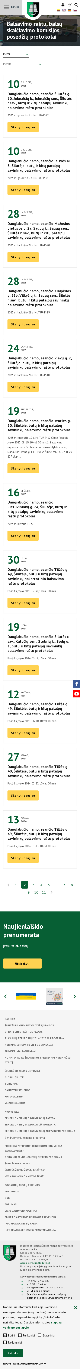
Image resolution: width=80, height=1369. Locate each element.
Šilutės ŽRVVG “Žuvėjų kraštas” (25, 1169)
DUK (7, 1197)
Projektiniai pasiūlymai (20, 1051)
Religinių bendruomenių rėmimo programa (33, 1157)
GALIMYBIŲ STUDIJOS (17, 1090)
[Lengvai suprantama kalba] (63, 5)
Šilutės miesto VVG (17, 1163)
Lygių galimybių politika (21, 1210)
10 (36, 892)
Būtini (11, 1335)
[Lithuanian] (58, 11)
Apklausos (12, 1191)
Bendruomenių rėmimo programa (25, 1138)
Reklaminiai (15, 1342)
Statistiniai (49, 1335)
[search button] (76, 5)
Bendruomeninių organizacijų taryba (30, 1118)
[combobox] (16, 54)
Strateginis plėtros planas (23, 1031)
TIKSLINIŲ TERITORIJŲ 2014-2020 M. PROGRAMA (34, 1038)
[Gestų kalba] (70, 5)
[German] (69, 11)
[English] (64, 11)
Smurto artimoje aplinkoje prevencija (30, 1217)
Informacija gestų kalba (21, 1223)
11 (44, 892)
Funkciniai (29, 1335)
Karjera (10, 1018)
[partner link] (26, 996)
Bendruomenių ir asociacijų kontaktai (30, 1124)
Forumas (10, 1204)
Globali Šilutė (14, 1077)
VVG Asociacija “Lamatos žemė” (24, 1176)
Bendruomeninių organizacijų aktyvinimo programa (40, 1131)
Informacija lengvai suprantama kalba (30, 1230)
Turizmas (11, 1083)
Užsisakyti (22, 964)
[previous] (5, 996)
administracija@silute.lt (35, 1262)
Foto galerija (14, 1096)
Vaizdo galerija (15, 1103)
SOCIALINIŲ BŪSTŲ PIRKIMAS (22, 1185)
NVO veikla (12, 1111)
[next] (51, 892)
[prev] (8, 885)
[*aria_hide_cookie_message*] (76, 1308)
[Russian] (75, 11)
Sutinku (13, 1353)
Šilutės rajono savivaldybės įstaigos (29, 1025)
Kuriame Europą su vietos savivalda (29, 1044)
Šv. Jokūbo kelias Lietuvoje (23, 1070)
